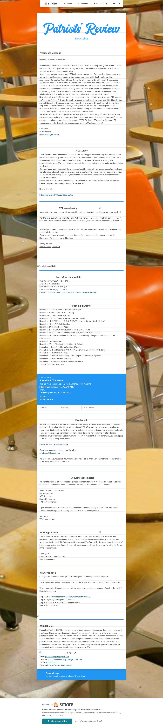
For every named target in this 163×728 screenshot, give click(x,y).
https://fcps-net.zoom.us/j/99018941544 (57, 387)
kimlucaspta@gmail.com (49, 134)
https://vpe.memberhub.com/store (53, 444)
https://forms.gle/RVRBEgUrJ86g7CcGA (56, 195)
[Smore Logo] (50, 4)
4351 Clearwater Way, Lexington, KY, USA (65, 659)
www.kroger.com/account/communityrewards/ (70, 597)
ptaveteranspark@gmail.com (57, 656)
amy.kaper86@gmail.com (49, 453)
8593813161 (51, 662)
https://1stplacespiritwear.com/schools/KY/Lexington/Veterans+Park (68, 292)
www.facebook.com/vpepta (60, 665)
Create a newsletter (57, 721)
